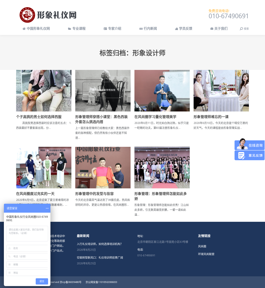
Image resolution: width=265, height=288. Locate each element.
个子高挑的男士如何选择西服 (38, 117)
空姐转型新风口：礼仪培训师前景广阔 (100, 257)
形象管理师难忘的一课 (211, 117)
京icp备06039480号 (70, 282)
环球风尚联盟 (206, 254)
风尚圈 (202, 246)
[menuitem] (36, 28)
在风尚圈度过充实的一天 (35, 194)
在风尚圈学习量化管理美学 (155, 117)
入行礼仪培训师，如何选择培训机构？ (100, 244)
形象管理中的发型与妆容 (94, 194)
